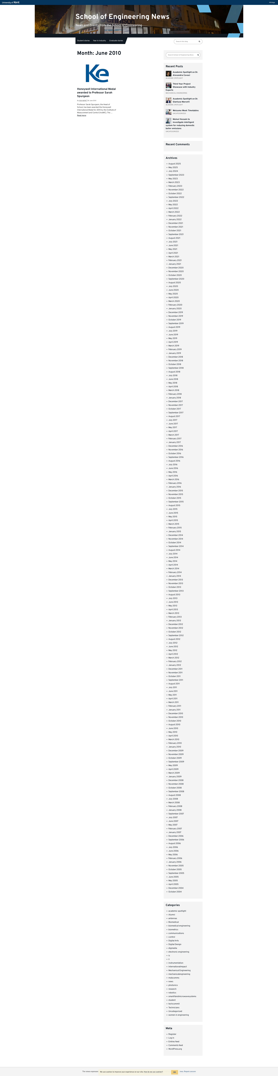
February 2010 (175, 743)
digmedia (172, 948)
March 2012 (173, 658)
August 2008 (174, 795)
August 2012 (174, 639)
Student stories (83, 41)
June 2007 (173, 821)
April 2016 (173, 476)
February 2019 (175, 349)
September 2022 (176, 197)
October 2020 (175, 275)
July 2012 (172, 643)
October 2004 (175, 892)
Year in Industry (99, 41)
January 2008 (175, 810)
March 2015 (173, 524)
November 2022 (176, 189)
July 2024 (173, 171)
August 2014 (174, 550)
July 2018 (172, 375)
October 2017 (174, 409)
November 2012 (175, 628)
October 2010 (174, 721)
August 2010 (174, 724)
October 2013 (174, 587)
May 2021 (172, 249)
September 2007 (176, 814)
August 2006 (174, 843)
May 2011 (172, 695)
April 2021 (173, 253)
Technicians (173, 1007)
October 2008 (175, 788)
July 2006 (173, 847)
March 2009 (174, 773)
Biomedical (173, 922)
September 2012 (176, 635)
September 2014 (176, 546)
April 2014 (173, 565)
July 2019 (172, 331)
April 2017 (173, 431)
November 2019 (175, 316)
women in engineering (178, 1015)
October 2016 (174, 453)
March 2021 (173, 256)
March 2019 (173, 346)
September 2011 (175, 680)
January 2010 (174, 747)
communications (176, 933)
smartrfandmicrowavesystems (182, 996)
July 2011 (172, 687)
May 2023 (173, 178)
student (172, 1000)
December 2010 (175, 713)
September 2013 (176, 591)
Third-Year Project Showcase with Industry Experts (180, 87)
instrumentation (175, 963)
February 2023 (175, 186)
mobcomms (173, 978)
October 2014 (174, 542)
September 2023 (176, 175)
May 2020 (173, 294)
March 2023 (174, 182)
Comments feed (175, 1045)
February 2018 (175, 394)
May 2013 (172, 605)
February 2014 (175, 572)
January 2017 (174, 442)
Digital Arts (173, 940)
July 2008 (173, 799)
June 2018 (173, 379)
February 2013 (175, 617)
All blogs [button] (272, 2)
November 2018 (175, 360)
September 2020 (176, 279)
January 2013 (174, 620)
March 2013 (173, 613)
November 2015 (175, 494)
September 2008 (176, 791)
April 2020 (173, 297)
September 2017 (175, 412)
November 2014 (175, 539)
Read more (81, 115)
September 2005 (176, 873)
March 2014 (173, 568)
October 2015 (174, 498)
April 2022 (173, 208)
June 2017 (173, 424)
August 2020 (174, 282)
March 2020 (174, 301)
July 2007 (173, 817)
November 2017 (175, 405)
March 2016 (173, 479)
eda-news (82, 101)
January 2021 (174, 264)
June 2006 (173, 851)
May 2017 (172, 427)
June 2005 (173, 877)
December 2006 (175, 836)
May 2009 (173, 765)
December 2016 (175, 446)
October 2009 (175, 758)
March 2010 (173, 739)
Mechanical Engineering (179, 970)
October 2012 (174, 632)
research (172, 989)
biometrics (173, 929)
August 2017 (174, 416)
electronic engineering (178, 952)
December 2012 (175, 624)
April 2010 (173, 736)
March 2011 (173, 702)
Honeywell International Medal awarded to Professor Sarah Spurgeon (96, 92)
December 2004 (176, 888)
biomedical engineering (179, 926)
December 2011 (175, 669)
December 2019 (175, 312)
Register (172, 1034)
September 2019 (176, 323)
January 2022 (175, 219)
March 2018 (173, 390)
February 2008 (175, 806)
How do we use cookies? (153, 1072)
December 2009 (175, 750)
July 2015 (172, 509)
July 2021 (172, 242)
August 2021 (174, 238)
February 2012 (175, 661)
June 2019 (173, 334)
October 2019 (174, 320)
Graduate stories (116, 41)
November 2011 (175, 672)
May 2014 (172, 561)
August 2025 (174, 164)
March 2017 (173, 435)
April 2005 (173, 884)
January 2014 (174, 576)
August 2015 (174, 505)
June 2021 (173, 245)
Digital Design (174, 944)
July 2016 (172, 464)
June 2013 (173, 602)
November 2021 (175, 227)
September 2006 (176, 840)
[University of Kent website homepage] (11, 2)
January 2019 (174, 353)
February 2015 (175, 527)
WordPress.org (175, 1049)
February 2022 (175, 216)
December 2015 (175, 490)
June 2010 (173, 728)
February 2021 (175, 260)
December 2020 (176, 268)
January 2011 (174, 710)
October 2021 (174, 230)
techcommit (174, 1004)
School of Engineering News (122, 16)
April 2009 (173, 769)
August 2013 (174, 594)
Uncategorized (175, 1011)
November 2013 (175, 583)
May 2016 (172, 472)
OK (174, 1072)
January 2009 (174, 776)
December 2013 (175, 580)
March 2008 (174, 802)
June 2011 (173, 691)
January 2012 (174, 665)
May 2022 (173, 204)
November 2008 (176, 784)
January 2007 (174, 832)
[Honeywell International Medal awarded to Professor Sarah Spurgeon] (96, 79)
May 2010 (172, 732)
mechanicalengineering (179, 974)
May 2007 (172, 825)
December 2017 (175, 401)
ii (169, 959)
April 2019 (173, 342)
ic (169, 955)
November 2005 (176, 865)
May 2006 (173, 854)
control (171, 937)
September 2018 (176, 368)
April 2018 (173, 386)
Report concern (190, 1071)
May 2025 (173, 167)
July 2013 (172, 598)
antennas (172, 918)
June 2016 (173, 468)
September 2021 (176, 234)
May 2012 (172, 650)
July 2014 (172, 554)
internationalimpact (177, 966)
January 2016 (174, 487)
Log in (171, 1038)
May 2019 (172, 338)
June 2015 (173, 513)
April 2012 (173, 654)
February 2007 (175, 828)
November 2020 (176, 271)
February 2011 (174, 706)
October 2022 (175, 193)
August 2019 (174, 327)
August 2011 (174, 683)
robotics (172, 992)
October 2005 (175, 869)
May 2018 (172, 383)
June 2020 (173, 290)
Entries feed (173, 1041)
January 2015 (174, 531)
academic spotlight (177, 911)
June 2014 (173, 557)
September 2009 (176, 762)
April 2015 (173, 520)
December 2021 (175, 223)
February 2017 (174, 438)
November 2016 (175, 449)
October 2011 (174, 676)
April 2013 (173, 609)
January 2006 (174, 862)
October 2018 (174, 364)
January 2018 (174, 398)
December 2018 (175, 357)
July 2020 (173, 286)
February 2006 (175, 858)
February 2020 (175, 305)
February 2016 (175, 483)
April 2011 (172, 698)
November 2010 (175, 717)
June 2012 (173, 646)
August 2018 (174, 372)
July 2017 (172, 420)
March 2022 (174, 212)
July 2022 (173, 201)
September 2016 (176, 457)
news (170, 981)
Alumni (171, 914)
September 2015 (176, 502)
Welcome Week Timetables (186, 110)
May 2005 (173, 880)
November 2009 (176, 754)
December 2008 (176, 780)
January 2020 (175, 308)
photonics (173, 985)
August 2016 (174, 461)
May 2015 (172, 516)
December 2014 (175, 535)
